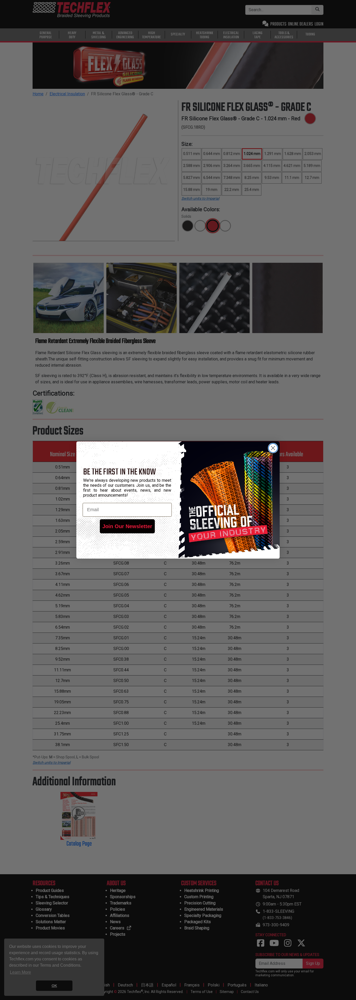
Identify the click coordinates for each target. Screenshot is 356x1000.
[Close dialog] (273, 448)
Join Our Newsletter (127, 526)
